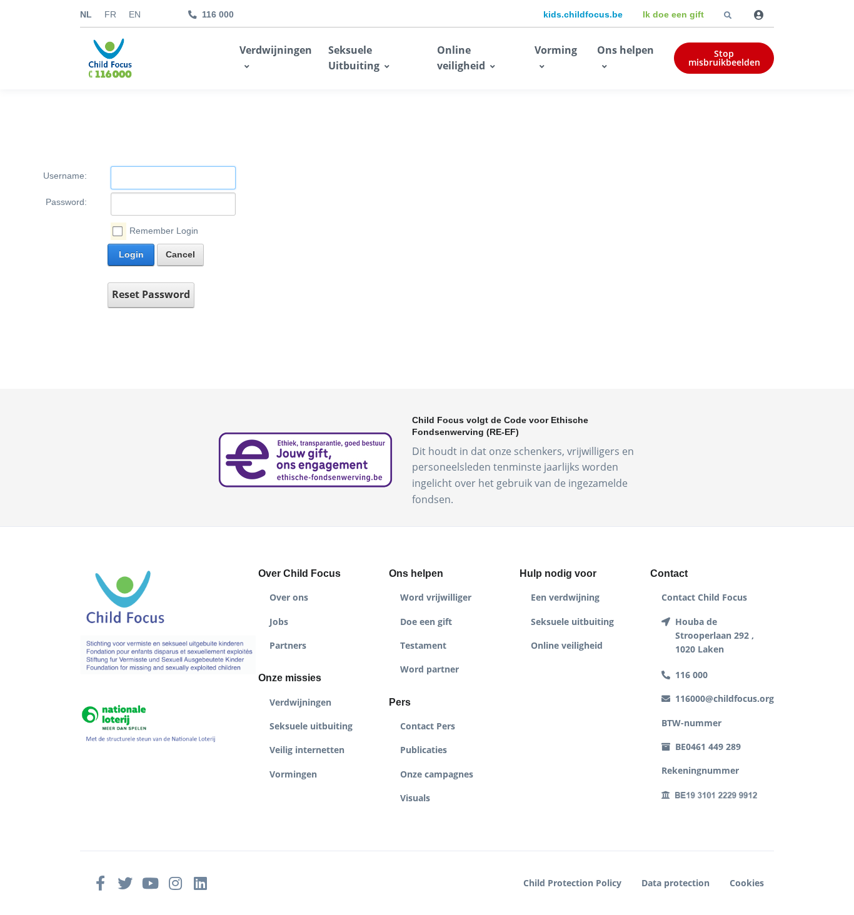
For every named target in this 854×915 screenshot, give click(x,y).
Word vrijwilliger (435, 597)
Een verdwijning (565, 597)
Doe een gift (426, 622)
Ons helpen (625, 50)
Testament (423, 645)
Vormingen (293, 774)
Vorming (556, 50)
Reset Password (151, 294)
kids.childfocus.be (583, 14)
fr (110, 14)
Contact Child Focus (704, 597)
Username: (65, 176)
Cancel (180, 254)
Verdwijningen (275, 50)
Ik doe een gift (673, 14)
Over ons (288, 597)
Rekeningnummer (700, 770)
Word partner (429, 669)
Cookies (747, 883)
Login (131, 254)
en (135, 14)
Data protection (675, 883)
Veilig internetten (306, 750)
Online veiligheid (461, 58)
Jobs (278, 622)
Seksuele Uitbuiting (353, 58)
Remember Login (163, 231)
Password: (66, 202)
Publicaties (423, 750)
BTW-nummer (691, 723)
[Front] (110, 59)
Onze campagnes (436, 774)
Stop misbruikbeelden (724, 58)
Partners (287, 645)
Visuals (415, 798)
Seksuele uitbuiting (311, 726)
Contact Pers (427, 726)
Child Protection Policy (572, 883)
